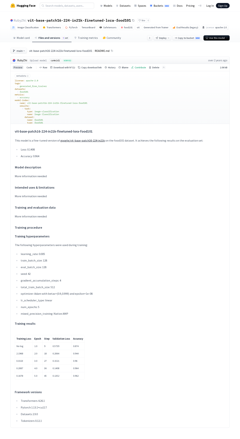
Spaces (142, 5)
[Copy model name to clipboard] (133, 20)
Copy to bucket (188, 38)
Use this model (217, 38)
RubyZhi (20, 20)
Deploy (163, 38)
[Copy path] (112, 51)
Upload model (38, 60)
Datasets (125, 5)
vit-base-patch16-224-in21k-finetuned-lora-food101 (79, 20)
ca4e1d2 (55, 60)
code (29, 67)
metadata (21, 75)
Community (114, 38)
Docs (180, 5)
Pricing (190, 5)
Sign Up (222, 5)
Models (108, 5)
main (20, 51)
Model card (23, 38)
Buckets (161, 5)
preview (18, 67)
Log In (210, 5)
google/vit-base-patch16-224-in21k (82, 140)
